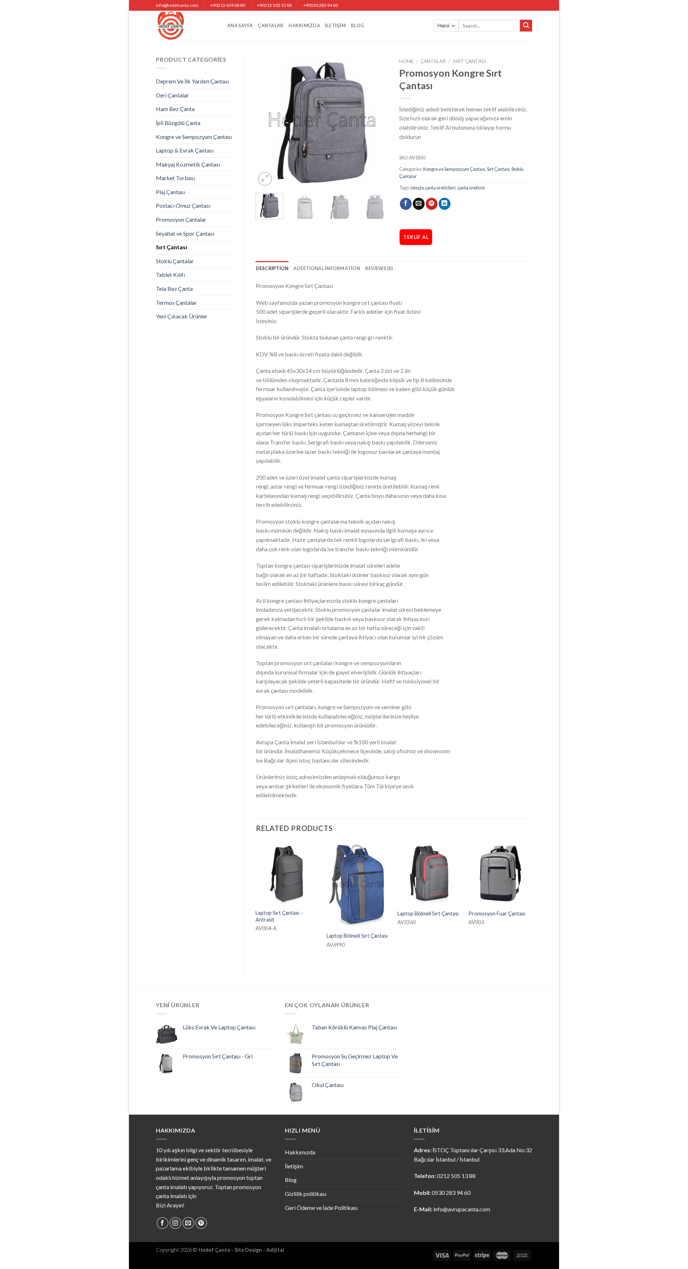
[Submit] (526, 26)
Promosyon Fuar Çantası (496, 913)
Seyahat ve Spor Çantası (185, 233)
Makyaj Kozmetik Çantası (188, 164)
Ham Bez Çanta (175, 108)
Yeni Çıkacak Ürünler (181, 316)
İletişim (335, 25)
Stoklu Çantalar (175, 261)
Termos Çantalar (176, 302)
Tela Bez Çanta (174, 288)
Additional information (326, 268)
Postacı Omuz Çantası (183, 205)
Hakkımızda (304, 25)
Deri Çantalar (172, 95)
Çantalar (270, 25)
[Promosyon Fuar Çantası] (500, 873)
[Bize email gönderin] (188, 1223)
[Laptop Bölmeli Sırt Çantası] (358, 884)
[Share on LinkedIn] (444, 204)
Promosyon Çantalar (181, 219)
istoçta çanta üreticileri (433, 188)
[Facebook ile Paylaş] (406, 204)
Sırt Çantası (171, 247)
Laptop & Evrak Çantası (185, 150)
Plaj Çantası (170, 191)
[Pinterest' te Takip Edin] (201, 1223)
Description (272, 268)
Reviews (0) (379, 268)
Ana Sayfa (240, 25)
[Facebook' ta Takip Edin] (162, 1223)
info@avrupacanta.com (461, 1209)
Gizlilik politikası (305, 1193)
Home (406, 61)
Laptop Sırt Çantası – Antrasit (279, 916)
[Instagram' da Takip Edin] (175, 1223)
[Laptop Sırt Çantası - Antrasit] (287, 873)
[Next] (377, 121)
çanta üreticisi (471, 188)
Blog (357, 25)
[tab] (272, 268)
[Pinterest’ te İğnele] (432, 204)
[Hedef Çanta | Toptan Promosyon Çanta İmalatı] (186, 25)
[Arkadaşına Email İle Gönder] (419, 204)
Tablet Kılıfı (170, 274)
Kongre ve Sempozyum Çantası (194, 136)
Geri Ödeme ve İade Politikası (321, 1207)
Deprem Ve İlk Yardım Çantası (192, 81)
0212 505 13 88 (456, 1175)
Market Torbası (175, 177)
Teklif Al (416, 237)
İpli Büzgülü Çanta (178, 122)
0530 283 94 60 (451, 1192)
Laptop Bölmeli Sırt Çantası (357, 936)
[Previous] (267, 121)
